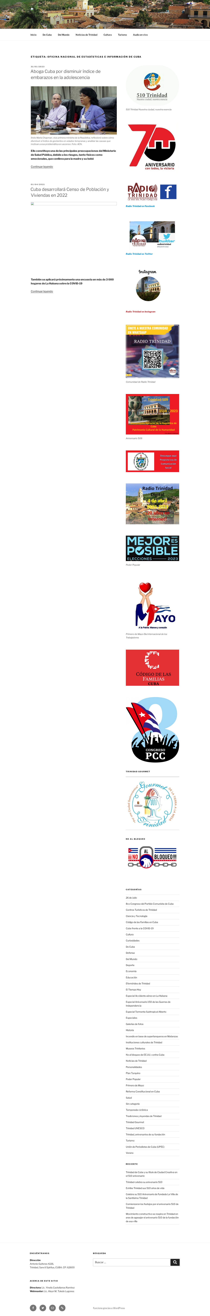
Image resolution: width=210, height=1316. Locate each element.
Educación (131, 977)
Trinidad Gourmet (135, 1122)
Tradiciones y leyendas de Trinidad (143, 1116)
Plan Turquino (133, 1073)
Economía (131, 971)
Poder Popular (133, 1079)
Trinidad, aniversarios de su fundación (145, 1134)
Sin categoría (133, 1103)
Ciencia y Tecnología (136, 916)
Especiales (131, 1017)
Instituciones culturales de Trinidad (144, 1042)
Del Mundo (63, 34)
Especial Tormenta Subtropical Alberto (146, 1011)
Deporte (130, 965)
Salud (129, 1097)
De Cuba (47, 34)
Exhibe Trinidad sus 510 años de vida (145, 1188)
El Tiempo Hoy (133, 989)
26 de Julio (131, 897)
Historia (130, 1030)
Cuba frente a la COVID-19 (140, 928)
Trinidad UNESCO (135, 1128)
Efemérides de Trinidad (138, 983)
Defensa (130, 952)
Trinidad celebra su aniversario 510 (144, 1182)
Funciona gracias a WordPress (109, 1308)
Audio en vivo (140, 34)
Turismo (122, 34)
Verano (129, 1152)
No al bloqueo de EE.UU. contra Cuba (145, 1054)
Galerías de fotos (134, 1024)
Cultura (108, 34)
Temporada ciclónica (137, 1109)
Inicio (33, 34)
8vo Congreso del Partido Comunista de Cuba (150, 903)
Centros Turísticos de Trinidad (141, 909)
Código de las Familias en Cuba (142, 922)
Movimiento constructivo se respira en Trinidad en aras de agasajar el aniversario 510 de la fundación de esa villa (152, 1217)
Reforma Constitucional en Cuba (143, 1091)
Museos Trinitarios (135, 1048)
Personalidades (134, 1067)
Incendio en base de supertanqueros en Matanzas (152, 1036)
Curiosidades (132, 940)
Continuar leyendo (42, 166)
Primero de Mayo (135, 1085)
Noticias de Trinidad (86, 34)
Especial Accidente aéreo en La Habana (146, 995)
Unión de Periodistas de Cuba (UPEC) (145, 1146)
